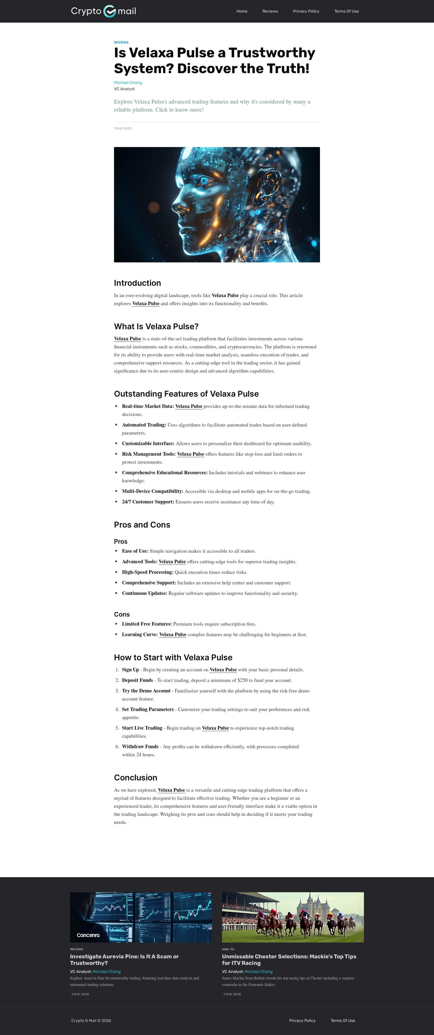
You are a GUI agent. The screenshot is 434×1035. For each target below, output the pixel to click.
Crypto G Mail (83, 1020)
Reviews (270, 11)
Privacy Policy (306, 11)
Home (242, 11)
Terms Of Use (347, 11)
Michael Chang (128, 82)
